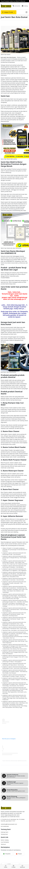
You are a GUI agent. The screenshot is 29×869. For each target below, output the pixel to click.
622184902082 (5, 826)
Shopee (20, 853)
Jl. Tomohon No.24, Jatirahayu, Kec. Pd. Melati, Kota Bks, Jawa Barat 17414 (13, 820)
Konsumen (17, 6)
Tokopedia (7, 853)
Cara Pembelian (5, 842)
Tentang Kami (4, 834)
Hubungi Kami (4, 832)
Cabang (26, 6)
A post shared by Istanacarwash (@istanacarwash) (15, 760)
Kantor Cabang (5, 840)
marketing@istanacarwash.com (9, 824)
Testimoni (3, 844)
